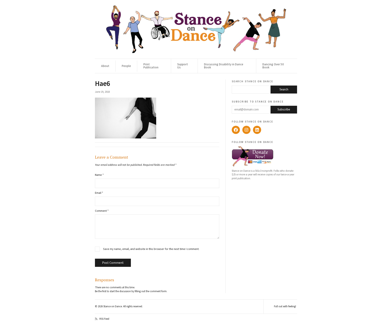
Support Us (182, 66)
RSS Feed (104, 318)
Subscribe (283, 109)
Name (99, 175)
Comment (102, 211)
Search (284, 89)
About (105, 66)
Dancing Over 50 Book (273, 66)
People (126, 66)
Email (99, 193)
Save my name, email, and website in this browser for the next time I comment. (151, 249)
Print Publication (150, 66)
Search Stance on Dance (252, 81)
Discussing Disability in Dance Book (223, 66)
